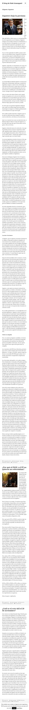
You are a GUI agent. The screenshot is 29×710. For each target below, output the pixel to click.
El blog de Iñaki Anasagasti (12, 3)
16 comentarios (18, 603)
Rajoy (22, 461)
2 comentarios (14, 462)
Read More (19, 708)
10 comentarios (16, 701)
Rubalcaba (4, 462)
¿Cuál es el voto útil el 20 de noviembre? (13, 609)
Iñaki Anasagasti (16, 461)
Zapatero (8, 462)
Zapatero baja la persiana (13, 16)
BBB (19, 700)
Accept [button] (14, 708)
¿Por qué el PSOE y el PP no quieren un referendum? (14, 468)
